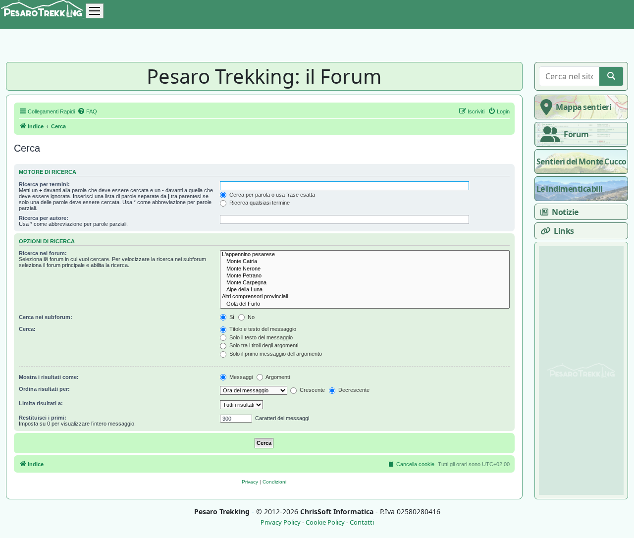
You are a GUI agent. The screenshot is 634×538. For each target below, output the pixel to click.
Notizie (565, 212)
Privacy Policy (281, 522)
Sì (231, 317)
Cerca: (27, 329)
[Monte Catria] (365, 261)
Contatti (362, 522)
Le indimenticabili (569, 188)
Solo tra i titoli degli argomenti (263, 345)
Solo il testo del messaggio (260, 337)
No (250, 317)
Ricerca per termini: (44, 184)
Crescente (311, 390)
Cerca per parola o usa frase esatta (271, 195)
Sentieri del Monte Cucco (581, 161)
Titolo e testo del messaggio (262, 329)
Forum (576, 134)
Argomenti (277, 377)
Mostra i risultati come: (49, 377)
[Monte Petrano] (365, 275)
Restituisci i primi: (42, 418)
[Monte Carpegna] (365, 282)
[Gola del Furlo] (365, 304)
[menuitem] (87, 111)
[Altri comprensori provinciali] (365, 296)
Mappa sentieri (583, 107)
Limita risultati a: (41, 403)
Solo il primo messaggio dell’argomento (275, 354)
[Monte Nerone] (365, 269)
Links (564, 230)
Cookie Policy (325, 522)
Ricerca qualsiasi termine (259, 203)
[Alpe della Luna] (365, 289)
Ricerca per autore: (43, 218)
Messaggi (240, 377)
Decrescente (353, 390)
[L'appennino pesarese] (365, 254)
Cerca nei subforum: (45, 317)
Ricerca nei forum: (43, 253)
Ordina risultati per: (44, 389)
